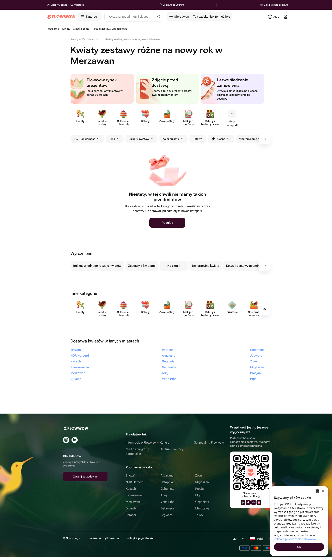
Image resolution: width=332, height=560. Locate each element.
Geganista (202, 502)
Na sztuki (173, 266)
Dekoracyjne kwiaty (205, 266)
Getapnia (167, 482)
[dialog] (299, 521)
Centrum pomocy (171, 449)
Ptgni (198, 495)
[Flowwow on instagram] (66, 440)
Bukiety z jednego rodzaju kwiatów (97, 266)
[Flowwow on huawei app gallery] (253, 502)
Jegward (166, 515)
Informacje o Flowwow (141, 442)
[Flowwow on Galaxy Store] (258, 502)
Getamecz (167, 508)
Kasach (131, 488)
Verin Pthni (168, 502)
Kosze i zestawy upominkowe (246, 266)
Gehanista (168, 488)
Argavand (167, 475)
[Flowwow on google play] (243, 502)
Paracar (131, 515)
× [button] (322, 490)
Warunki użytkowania (104, 538)
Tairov (199, 515)
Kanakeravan (135, 495)
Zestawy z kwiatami (142, 266)
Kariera (164, 442)
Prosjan (200, 488)
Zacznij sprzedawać (85, 476)
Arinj (164, 495)
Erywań (131, 475)
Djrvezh (131, 508)
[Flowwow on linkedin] (74, 440)
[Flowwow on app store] (248, 502)
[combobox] (317, 491)
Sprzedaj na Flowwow (209, 442)
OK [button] (299, 547)
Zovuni (199, 475)
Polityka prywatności (141, 538)
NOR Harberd (135, 482)
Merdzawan (203, 508)
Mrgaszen (202, 482)
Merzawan (133, 502)
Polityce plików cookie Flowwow (295, 539)
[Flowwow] (61, 16)
